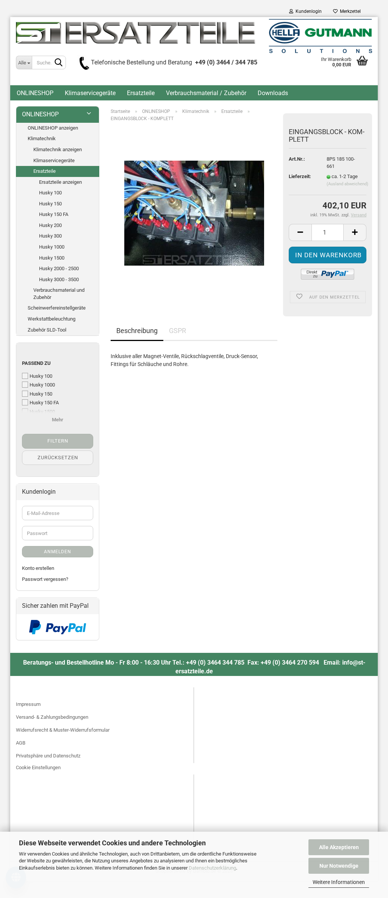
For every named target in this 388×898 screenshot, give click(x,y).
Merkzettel (349, 11)
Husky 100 (50, 193)
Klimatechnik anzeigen (57, 149)
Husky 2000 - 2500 (59, 268)
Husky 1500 (51, 258)
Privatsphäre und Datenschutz (48, 756)
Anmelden (57, 551)
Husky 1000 (51, 247)
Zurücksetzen (58, 457)
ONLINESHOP (35, 93)
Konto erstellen (38, 568)
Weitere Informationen (339, 882)
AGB (20, 743)
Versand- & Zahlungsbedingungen (52, 717)
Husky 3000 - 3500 (59, 279)
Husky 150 (50, 204)
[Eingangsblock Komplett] (194, 213)
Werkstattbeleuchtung (51, 319)
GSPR (177, 331)
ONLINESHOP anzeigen (53, 128)
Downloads (273, 93)
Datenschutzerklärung (212, 868)
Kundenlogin (307, 11)
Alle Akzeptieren (339, 847)
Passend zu (36, 363)
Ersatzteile (141, 93)
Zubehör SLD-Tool (47, 330)
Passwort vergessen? (45, 579)
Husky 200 (50, 225)
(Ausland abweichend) (347, 183)
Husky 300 (50, 236)
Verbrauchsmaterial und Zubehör (58, 293)
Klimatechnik (42, 138)
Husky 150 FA (53, 214)
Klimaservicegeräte (90, 93)
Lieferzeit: (300, 176)
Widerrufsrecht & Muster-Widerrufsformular (63, 730)
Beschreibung (137, 331)
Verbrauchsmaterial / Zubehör (206, 93)
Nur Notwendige (338, 866)
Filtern (57, 441)
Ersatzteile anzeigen (60, 182)
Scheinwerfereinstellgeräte (57, 308)
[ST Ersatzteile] (194, 36)
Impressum (28, 704)
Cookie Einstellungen (38, 767)
